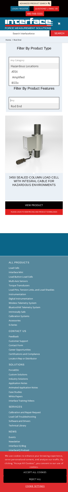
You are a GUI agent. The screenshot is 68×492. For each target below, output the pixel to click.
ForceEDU (14, 370)
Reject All (35, 479)
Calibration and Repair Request (25, 412)
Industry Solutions (18, 378)
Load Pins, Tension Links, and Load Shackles (31, 289)
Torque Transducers (19, 285)
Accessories (15, 320)
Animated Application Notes (23, 387)
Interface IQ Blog (17, 445)
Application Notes (18, 383)
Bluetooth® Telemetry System (24, 307)
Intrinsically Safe (17, 311)
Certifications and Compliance (24, 354)
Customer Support (18, 341)
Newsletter (14, 441)
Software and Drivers (19, 421)
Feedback (14, 336)
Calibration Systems (19, 316)
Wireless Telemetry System (22, 303)
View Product (34, 205)
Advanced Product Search (33, 3)
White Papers (15, 396)
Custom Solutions (18, 374)
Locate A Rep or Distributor (23, 358)
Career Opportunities (20, 349)
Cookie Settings (35, 486)
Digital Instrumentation (21, 298)
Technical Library (17, 425)
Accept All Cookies (35, 472)
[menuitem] (49, 23)
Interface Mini (16, 272)
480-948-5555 (35, 13)
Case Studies (15, 392)
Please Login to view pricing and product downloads (34, 212)
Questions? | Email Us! (46, 8)
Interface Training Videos (21, 400)
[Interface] (28, 23)
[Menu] (48, 23)
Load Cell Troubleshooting (22, 416)
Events (12, 437)
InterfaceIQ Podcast (19, 450)
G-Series (13, 324)
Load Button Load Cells (21, 276)
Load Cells (14, 267)
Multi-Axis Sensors (18, 281)
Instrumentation (17, 294)
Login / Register (20, 8)
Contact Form (16, 345)
